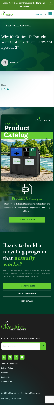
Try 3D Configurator (27, 294)
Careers (4, 372)
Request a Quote (28, 286)
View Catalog (27, 301)
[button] (51, 3)
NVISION (17, 398)
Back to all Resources (18, 25)
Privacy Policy (7, 368)
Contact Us (5, 377)
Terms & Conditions (9, 363)
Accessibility (6, 381)
